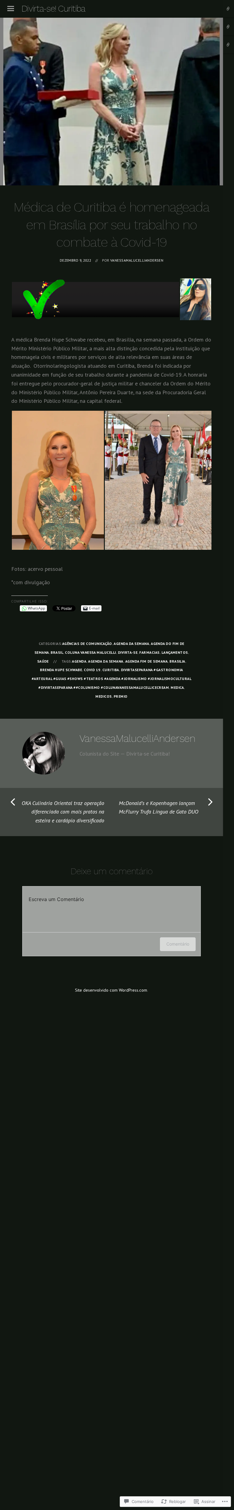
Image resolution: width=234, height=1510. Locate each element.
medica (177, 687)
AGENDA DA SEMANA (131, 643)
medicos (103, 696)
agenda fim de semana (146, 661)
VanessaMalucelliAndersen (136, 260)
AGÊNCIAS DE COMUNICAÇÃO (87, 643)
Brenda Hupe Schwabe (61, 669)
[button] (95, 299)
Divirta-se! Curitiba (53, 8)
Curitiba (110, 669)
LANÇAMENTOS (174, 652)
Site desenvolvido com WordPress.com (111, 990)
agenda (79, 661)
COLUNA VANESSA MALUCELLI (90, 652)
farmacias (149, 652)
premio (121, 696)
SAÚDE (43, 661)
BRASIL (57, 652)
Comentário (177, 943)
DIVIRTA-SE (128, 652)
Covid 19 (92, 669)
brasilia (177, 661)
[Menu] (10, 8)
